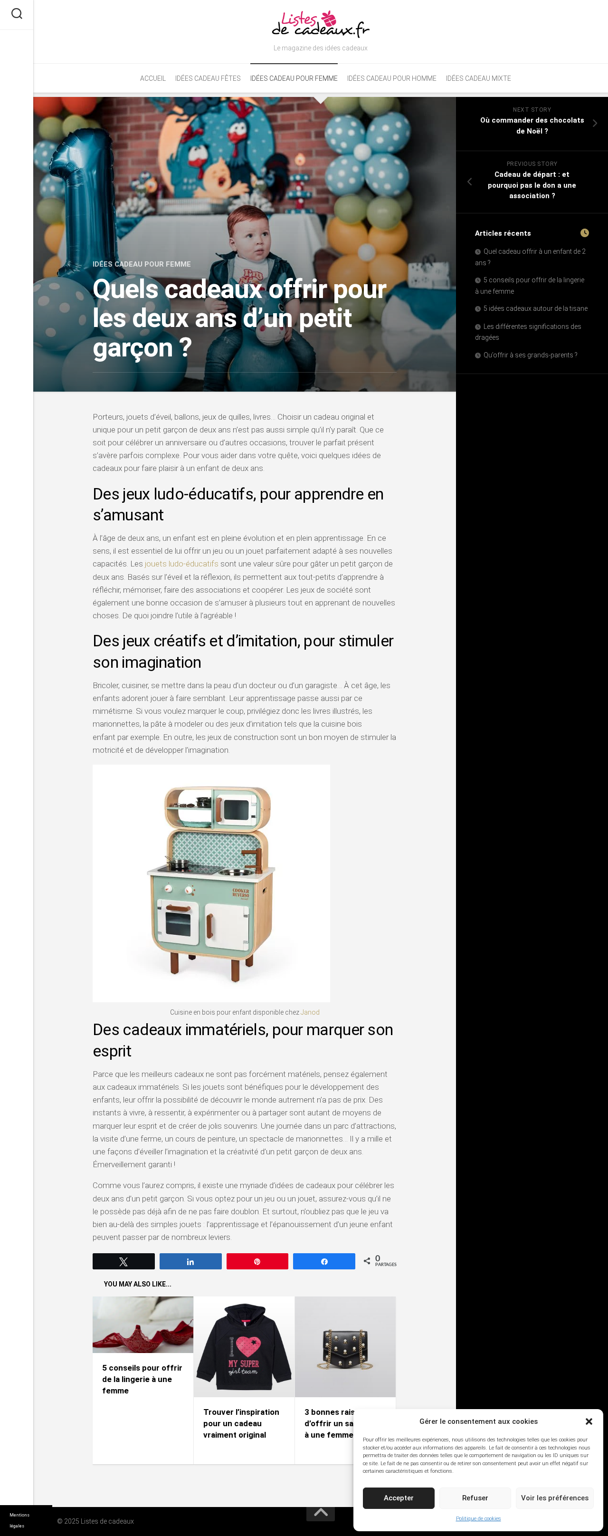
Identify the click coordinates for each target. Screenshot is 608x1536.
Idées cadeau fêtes (208, 78)
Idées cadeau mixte (478, 78)
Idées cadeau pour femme (294, 78)
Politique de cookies (478, 1519)
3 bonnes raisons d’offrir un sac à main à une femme (344, 1423)
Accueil (153, 78)
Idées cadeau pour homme (392, 78)
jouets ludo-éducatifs (181, 563)
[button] (589, 1421)
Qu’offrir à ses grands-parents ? (531, 355)
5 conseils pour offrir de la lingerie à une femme (142, 1379)
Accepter (399, 1498)
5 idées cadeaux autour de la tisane (536, 308)
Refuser (475, 1498)
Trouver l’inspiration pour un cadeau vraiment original (241, 1423)
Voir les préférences (555, 1498)
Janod (310, 1012)
